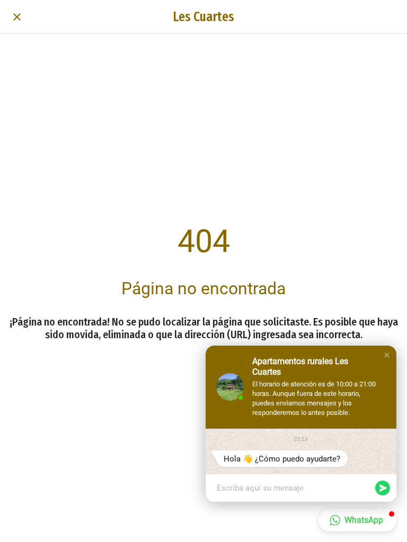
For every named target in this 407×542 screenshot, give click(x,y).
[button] (387, 355)
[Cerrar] (17, 17)
